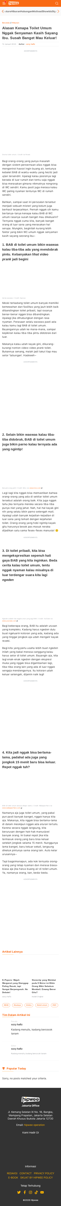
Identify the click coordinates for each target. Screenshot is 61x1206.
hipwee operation (34, 1124)
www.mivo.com (35, 488)
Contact (26, 1173)
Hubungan (26, 11)
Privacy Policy (44, 1173)
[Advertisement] (30, 84)
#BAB (6, 1005)
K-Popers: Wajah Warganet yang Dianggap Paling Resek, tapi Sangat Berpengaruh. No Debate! (15, 986)
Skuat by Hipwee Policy (36, 1177)
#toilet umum (42, 1005)
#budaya (17, 1005)
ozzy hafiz (30, 44)
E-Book (13, 1177)
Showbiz (47, 11)
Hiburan (15, 11)
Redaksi (12, 1173)
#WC (55, 1005)
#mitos (29, 1005)
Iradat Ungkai (37, 996)
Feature (6, 11)
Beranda (6, 23)
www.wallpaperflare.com (11, 808)
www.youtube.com (9, 621)
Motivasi (37, 11)
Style (55, 11)
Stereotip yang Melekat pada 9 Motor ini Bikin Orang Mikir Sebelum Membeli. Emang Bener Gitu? (44, 986)
